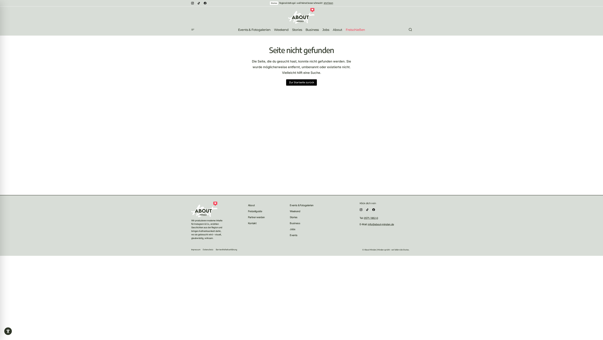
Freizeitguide (255, 211)
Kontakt (252, 223)
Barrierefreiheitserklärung (226, 249)
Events (293, 235)
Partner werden (256, 217)
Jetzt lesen (328, 3)
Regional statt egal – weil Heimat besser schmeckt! (301, 3)
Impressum (195, 249)
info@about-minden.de (381, 224)
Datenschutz (208, 249)
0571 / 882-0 (371, 218)
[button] (193, 29)
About (251, 205)
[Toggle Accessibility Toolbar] (8, 331)
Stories (274, 3)
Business (295, 223)
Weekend (295, 211)
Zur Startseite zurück (301, 82)
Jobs (292, 229)
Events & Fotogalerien (302, 205)
